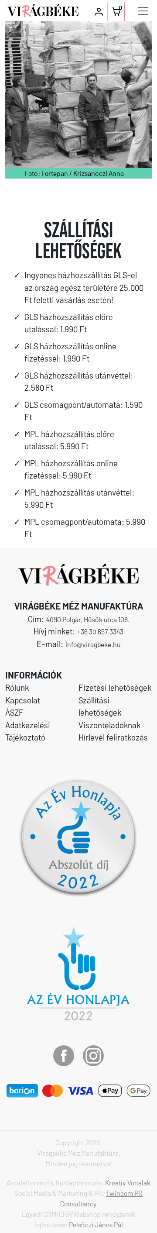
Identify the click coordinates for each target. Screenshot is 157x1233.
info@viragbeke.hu (93, 644)
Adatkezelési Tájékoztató (27, 731)
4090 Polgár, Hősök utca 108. (88, 619)
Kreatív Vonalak (127, 1182)
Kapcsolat (22, 700)
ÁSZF (14, 712)
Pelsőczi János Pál (96, 1224)
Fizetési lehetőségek (114, 687)
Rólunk (17, 687)
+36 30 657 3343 (100, 631)
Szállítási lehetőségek (99, 706)
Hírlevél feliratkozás (113, 737)
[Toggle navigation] (143, 10)
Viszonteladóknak (109, 725)
